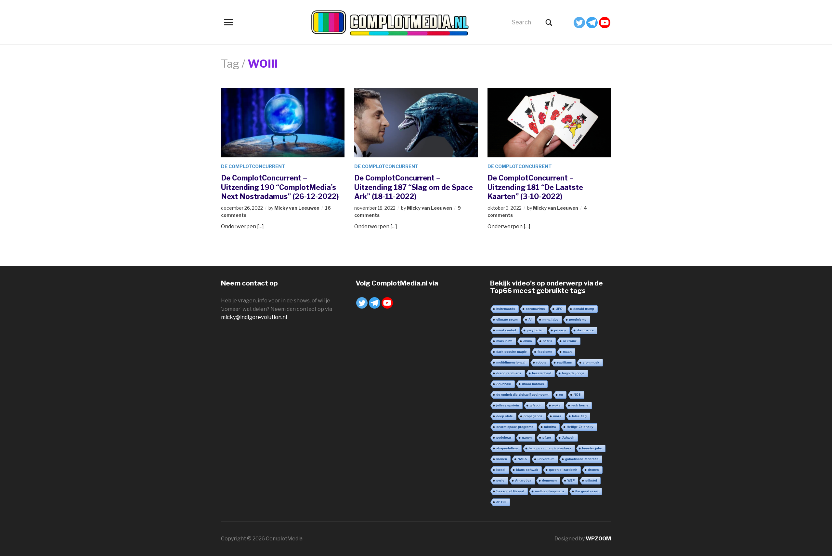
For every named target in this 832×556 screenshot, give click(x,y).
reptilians (564, 362)
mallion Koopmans (550, 491)
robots (541, 362)
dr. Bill (501, 502)
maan (567, 351)
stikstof (591, 480)
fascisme (545, 351)
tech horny (579, 405)
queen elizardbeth (563, 469)
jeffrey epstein (507, 405)
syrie (500, 480)
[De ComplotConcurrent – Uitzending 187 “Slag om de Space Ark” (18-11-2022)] (416, 122)
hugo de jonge (573, 373)
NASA (522, 459)
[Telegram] (592, 22)
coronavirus (535, 309)
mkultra (550, 427)
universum (546, 459)
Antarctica (523, 480)
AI (530, 319)
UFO (559, 309)
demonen (549, 480)
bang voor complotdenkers (550, 448)
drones (593, 469)
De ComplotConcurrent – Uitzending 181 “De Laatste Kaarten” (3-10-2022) (535, 187)
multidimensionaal (511, 362)
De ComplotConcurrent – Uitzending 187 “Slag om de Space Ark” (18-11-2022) (413, 187)
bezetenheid (541, 373)
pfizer (546, 437)
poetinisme (578, 319)
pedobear (503, 437)
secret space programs (514, 427)
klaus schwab (527, 469)
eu (561, 394)
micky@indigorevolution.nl (254, 317)
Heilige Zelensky (580, 427)
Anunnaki (503, 384)
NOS (577, 394)
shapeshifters (507, 448)
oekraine (570, 341)
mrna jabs (550, 319)
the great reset (586, 491)
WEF (571, 480)
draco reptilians (508, 373)
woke (556, 405)
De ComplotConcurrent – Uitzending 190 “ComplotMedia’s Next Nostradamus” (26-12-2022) (280, 187)
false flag (579, 416)
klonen (501, 459)
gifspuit (535, 405)
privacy (560, 330)
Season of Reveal (510, 491)
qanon (527, 437)
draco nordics (533, 384)
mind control (506, 330)
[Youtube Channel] (604, 22)
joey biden (535, 330)
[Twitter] (579, 22)
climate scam (507, 319)
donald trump (583, 309)
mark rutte (504, 341)
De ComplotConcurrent (253, 166)
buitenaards (505, 309)
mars (557, 416)
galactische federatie (582, 459)
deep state (504, 416)
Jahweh (568, 437)
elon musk (591, 362)
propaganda (533, 416)
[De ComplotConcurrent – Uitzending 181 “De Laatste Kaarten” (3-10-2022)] (549, 122)
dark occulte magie (511, 351)
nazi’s (547, 341)
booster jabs (592, 448)
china (527, 341)
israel (500, 469)
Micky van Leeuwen (296, 208)
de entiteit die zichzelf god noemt (522, 394)
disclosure (585, 330)
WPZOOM (598, 539)
